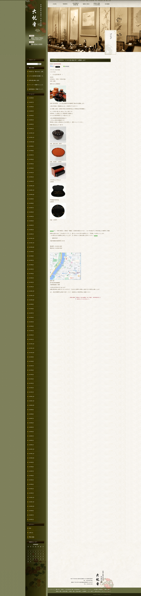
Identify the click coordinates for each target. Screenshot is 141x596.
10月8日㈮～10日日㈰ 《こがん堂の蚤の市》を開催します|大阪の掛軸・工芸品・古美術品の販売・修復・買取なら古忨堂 (91, 0)
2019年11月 (31, 453)
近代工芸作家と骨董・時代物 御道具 (72, 589)
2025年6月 (31, 159)
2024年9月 (31, 199)
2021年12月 (31, 343)
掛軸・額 (65, 3)
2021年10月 (31, 352)
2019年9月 (31, 462)
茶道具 (62, 589)
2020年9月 (31, 409)
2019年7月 (31, 471)
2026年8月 (31, 98)
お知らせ (31, 532)
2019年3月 (31, 488)
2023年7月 (31, 260)
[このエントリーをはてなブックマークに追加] (50, 66)
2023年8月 (31, 256)
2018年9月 (31, 510)
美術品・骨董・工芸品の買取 (96, 3)
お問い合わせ (97, 591)
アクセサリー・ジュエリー (87, 589)
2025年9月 (31, 146)
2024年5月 (31, 216)
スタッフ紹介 (90, 591)
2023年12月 (31, 238)
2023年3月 (31, 278)
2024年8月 (31, 203)
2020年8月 (31, 414)
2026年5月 (31, 111)
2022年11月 (31, 295)
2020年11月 (31, 401)
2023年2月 (31, 282)
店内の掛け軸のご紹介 (34, 80)
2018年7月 (31, 515)
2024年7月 (31, 207)
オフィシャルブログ (106, 591)
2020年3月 (31, 436)
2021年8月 (31, 361)
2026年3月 (31, 120)
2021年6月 (31, 370)
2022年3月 (31, 330)
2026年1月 (31, 128)
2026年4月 (31, 115)
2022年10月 (31, 300)
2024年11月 (31, 190)
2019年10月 (31, 458)
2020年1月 (31, 444)
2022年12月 (31, 291)
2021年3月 (31, 383)
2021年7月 (31, 365)
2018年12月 (31, 497)
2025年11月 (31, 137)
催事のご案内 (86, 3)
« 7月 (28, 564)
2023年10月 (31, 247)
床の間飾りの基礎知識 (75, 3)
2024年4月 (31, 221)
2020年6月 (31, 423)
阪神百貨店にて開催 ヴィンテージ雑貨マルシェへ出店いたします (36, 89)
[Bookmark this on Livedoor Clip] (52, 66)
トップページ (54, 3)
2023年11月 (31, 242)
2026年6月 (31, 106)
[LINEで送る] (66, 66)
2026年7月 (31, 102)
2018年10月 (31, 506)
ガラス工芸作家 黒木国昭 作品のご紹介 (36, 76)
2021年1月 (31, 392)
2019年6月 (31, 475)
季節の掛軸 (31, 537)
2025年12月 (31, 133)
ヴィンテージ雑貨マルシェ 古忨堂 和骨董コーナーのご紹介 (36, 84)
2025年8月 (31, 150)
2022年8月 (31, 308)
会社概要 (107, 3)
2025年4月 (31, 168)
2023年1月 (31, 286)
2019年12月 (31, 449)
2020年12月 (31, 396)
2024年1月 (31, 234)
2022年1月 (31, 339)
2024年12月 (31, 185)
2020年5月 (31, 427)
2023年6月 (31, 264)
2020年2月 (31, 440)
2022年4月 (31, 326)
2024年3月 (31, 225)
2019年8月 (31, 466)
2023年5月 (31, 269)
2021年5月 (31, 374)
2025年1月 (31, 181)
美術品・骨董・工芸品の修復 (75, 591)
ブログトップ (32, 60)
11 (33, 553)
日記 (30, 528)
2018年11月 (31, 502)
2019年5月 (31, 480)
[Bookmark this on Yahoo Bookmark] (54, 66)
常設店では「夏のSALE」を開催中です (36, 71)
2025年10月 (31, 141)
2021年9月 (31, 357)
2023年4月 (31, 273)
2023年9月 (31, 251)
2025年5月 (31, 163)
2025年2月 (31, 177)
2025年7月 (31, 155)
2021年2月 (31, 387)
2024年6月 (31, 212)
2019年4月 (31, 484)
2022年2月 (31, 335)
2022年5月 (31, 322)
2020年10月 (31, 405)
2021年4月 (31, 379)
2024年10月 (31, 194)
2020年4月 (31, 431)
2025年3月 (31, 172)
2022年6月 (31, 317)
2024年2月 (31, 229)
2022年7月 (31, 313)
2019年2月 (31, 493)
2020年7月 (31, 418)
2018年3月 (31, 519)
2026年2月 (31, 124)
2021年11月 (31, 348)
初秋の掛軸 (72, 297)
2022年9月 (31, 304)
